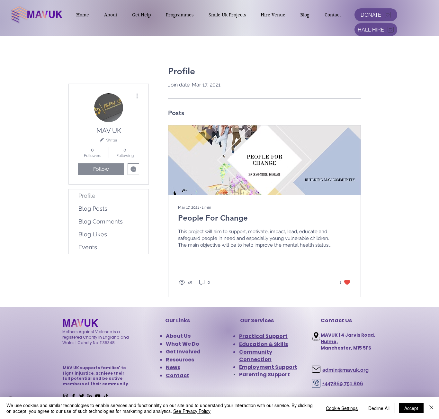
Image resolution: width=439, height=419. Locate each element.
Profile (86, 195)
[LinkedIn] (89, 396)
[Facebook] (73, 396)
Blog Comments (100, 221)
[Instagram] (65, 396)
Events (87, 247)
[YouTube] (97, 396)
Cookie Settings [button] (342, 408)
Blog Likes (92, 234)
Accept (411, 408)
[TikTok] (106, 396)
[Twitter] (81, 396)
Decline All (379, 408)
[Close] (431, 408)
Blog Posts (92, 208)
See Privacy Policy (192, 411)
